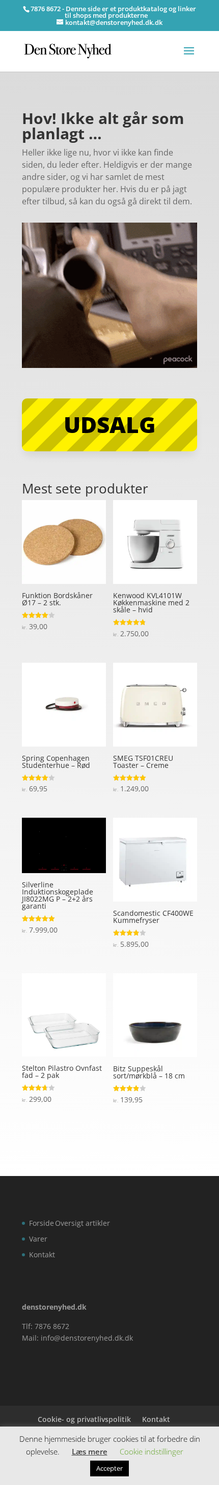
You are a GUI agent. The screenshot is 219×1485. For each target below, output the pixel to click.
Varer (38, 1239)
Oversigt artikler (82, 1223)
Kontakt (42, 1254)
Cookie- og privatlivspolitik (84, 1419)
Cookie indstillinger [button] (151, 1451)
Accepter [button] (109, 1468)
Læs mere (89, 1451)
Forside (41, 1223)
